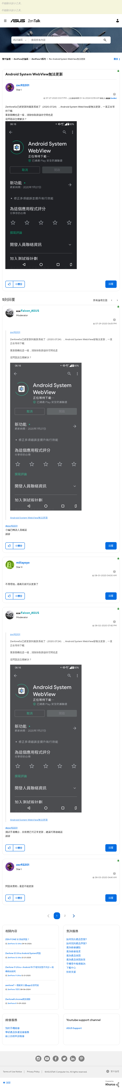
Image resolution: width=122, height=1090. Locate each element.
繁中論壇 (6, 59)
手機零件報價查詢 (75, 963)
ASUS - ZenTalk (25, 21)
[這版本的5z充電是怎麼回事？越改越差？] (117, 300)
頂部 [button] (8, 1082)
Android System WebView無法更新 (29, 517)
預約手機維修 (12, 1028)
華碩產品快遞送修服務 (17, 1032)
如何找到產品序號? (76, 943)
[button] (9, 284)
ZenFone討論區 (21, 59)
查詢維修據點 (73, 947)
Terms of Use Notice (12, 1071)
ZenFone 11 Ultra (14, 975)
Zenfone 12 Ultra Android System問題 (23, 953)
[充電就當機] (112, 300)
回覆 (111, 284)
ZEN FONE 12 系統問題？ (17, 939)
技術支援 (71, 971)
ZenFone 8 (12, 1003)
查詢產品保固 (73, 955)
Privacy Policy (33, 1071)
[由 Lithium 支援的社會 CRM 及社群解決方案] (112, 1083)
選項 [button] (116, 59)
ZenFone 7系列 (14, 989)
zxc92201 (15, 332)
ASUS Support (74, 1028)
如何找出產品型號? (76, 939)
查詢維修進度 (73, 951)
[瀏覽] (7, 20)
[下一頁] (73, 916)
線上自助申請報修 (14, 1036)
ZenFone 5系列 (39, 59)
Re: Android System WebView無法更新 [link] (67, 59)
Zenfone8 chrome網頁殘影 (17, 999)
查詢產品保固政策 (75, 959)
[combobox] (69, 40)
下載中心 (71, 967)
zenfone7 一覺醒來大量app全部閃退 (22, 985)
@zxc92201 (11, 525)
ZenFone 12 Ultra (14, 944)
